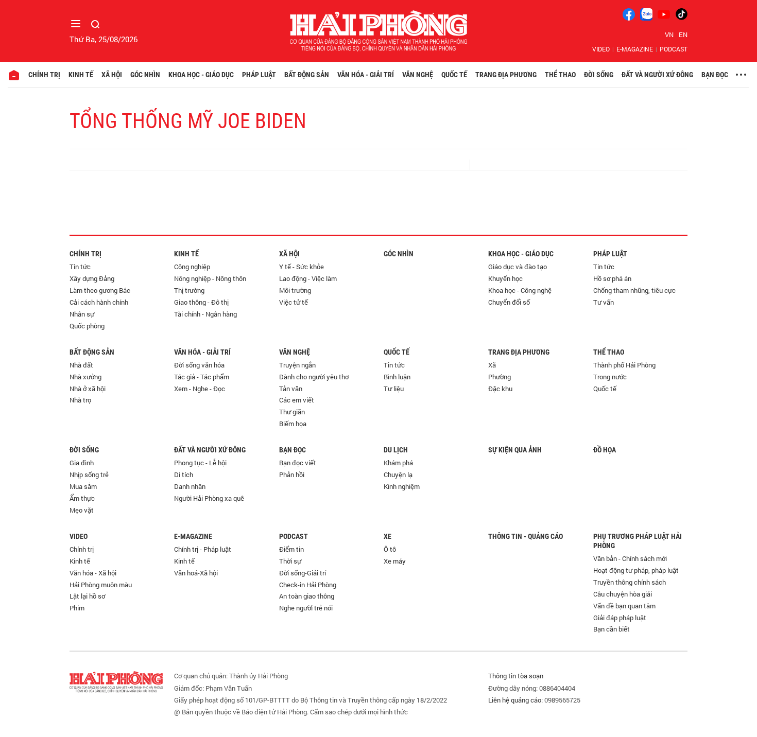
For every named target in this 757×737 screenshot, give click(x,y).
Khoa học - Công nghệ (520, 290)
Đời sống (598, 75)
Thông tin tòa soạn (515, 675)
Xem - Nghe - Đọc (199, 388)
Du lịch (396, 450)
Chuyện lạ (398, 474)
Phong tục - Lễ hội (200, 462)
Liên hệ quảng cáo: (515, 700)
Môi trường (295, 290)
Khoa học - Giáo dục (201, 75)
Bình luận (397, 376)
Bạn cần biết (611, 629)
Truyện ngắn (297, 365)
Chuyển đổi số (509, 302)
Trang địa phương (506, 75)
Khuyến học (505, 278)
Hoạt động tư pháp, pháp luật (636, 570)
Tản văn (290, 388)
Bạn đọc (714, 75)
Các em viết (296, 400)
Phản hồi (291, 474)
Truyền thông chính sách (629, 582)
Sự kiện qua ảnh (515, 450)
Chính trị (44, 75)
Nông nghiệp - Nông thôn (210, 278)
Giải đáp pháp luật (619, 617)
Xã (492, 365)
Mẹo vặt (82, 510)
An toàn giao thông (306, 596)
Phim (77, 607)
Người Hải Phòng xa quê (209, 498)
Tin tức (80, 266)
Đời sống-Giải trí (302, 572)
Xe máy (395, 561)
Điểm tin (291, 549)
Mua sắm (83, 486)
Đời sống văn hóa (199, 365)
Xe (387, 536)
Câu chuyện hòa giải (622, 594)
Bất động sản (306, 75)
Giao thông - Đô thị (201, 302)
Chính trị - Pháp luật (202, 549)
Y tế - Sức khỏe (301, 266)
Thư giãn (292, 411)
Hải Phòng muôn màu (101, 584)
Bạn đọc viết (297, 462)
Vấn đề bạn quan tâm (624, 605)
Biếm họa (292, 423)
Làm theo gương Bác (100, 290)
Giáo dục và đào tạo (517, 266)
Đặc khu (500, 388)
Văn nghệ (417, 75)
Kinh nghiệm (402, 486)
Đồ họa (604, 450)
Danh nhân (189, 486)
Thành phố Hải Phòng (624, 365)
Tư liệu (394, 388)
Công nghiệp (192, 266)
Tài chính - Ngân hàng (205, 314)
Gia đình (82, 462)
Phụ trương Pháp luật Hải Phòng (637, 541)
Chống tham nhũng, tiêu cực (634, 290)
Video (601, 49)
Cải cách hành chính (99, 302)
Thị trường (189, 290)
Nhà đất (81, 365)
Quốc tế (454, 75)
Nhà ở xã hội (88, 388)
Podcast (673, 49)
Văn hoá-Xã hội (196, 572)
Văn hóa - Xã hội (93, 572)
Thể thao (560, 75)
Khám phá (398, 462)
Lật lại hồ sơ (87, 596)
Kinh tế (80, 75)
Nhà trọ (80, 400)
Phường (499, 376)
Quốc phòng (87, 325)
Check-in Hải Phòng (307, 584)
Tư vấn (603, 302)
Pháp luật (259, 75)
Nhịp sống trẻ (89, 474)
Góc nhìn (145, 75)
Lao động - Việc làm (308, 278)
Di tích (183, 474)
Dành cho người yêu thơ (314, 376)
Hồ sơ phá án (612, 278)
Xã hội (111, 75)
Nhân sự (82, 314)
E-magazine (634, 49)
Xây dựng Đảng (92, 278)
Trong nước (610, 376)
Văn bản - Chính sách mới (630, 558)
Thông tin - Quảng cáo (525, 536)
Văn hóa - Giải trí (365, 75)
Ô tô (390, 549)
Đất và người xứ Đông (657, 75)
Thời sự (290, 561)
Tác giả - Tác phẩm (201, 376)
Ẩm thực (82, 498)
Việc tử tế (293, 302)
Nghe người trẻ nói (306, 607)
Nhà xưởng (85, 376)
